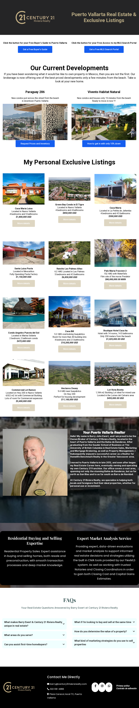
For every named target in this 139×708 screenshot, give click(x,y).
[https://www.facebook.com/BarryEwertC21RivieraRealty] (95, 687)
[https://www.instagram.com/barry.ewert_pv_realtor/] (102, 687)
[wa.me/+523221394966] (108, 687)
